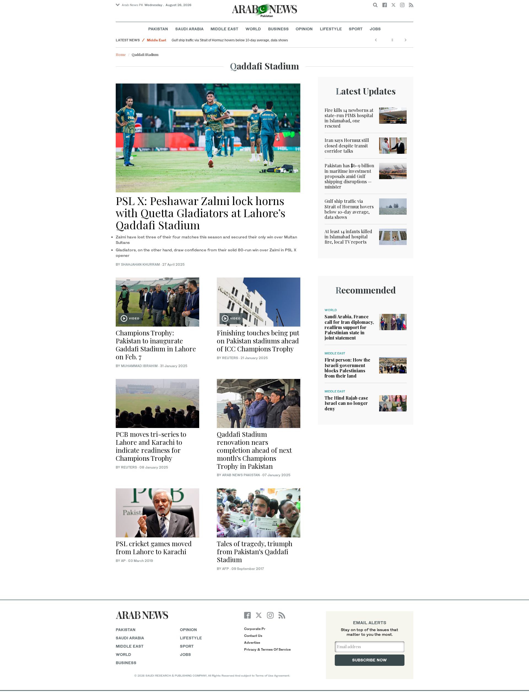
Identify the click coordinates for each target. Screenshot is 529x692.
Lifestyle (331, 28)
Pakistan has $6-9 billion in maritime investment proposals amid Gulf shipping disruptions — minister (349, 176)
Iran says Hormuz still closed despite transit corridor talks (347, 145)
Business (278, 28)
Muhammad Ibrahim (139, 366)
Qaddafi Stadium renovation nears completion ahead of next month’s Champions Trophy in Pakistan (254, 450)
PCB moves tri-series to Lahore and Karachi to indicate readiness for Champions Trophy (151, 446)
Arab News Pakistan (241, 475)
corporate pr (254, 629)
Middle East (224, 28)
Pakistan (158, 28)
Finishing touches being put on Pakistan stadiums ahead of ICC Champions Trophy (258, 340)
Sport (356, 28)
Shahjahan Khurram (140, 264)
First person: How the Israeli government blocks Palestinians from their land (347, 368)
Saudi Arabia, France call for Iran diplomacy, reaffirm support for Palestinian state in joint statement (349, 327)
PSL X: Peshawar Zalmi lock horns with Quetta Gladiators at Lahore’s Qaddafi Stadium (200, 212)
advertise (252, 642)
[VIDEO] (157, 301)
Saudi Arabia (189, 28)
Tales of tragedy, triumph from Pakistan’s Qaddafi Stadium (254, 551)
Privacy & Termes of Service (267, 649)
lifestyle (191, 638)
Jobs (375, 28)
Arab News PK (132, 5)
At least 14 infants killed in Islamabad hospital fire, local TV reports (348, 236)
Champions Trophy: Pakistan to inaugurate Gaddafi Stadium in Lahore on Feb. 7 (156, 344)
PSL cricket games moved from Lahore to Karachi (154, 547)
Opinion (304, 28)
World (253, 28)
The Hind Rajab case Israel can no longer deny (346, 403)
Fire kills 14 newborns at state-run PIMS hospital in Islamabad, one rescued (349, 118)
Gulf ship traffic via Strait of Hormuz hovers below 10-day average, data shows (230, 40)
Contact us (253, 636)
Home (121, 54)
